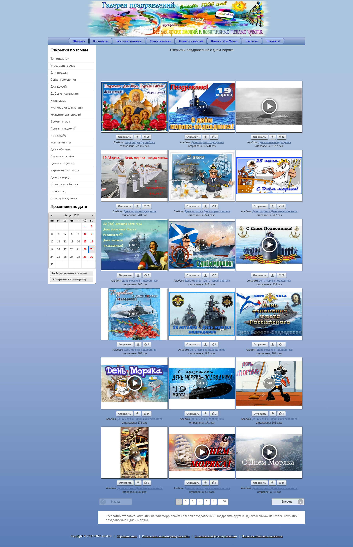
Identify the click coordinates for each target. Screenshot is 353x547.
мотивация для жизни (67, 107)
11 (58, 241)
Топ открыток (60, 59)
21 (78, 249)
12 (65, 241)
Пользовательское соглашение (262, 536)
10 (51, 241)
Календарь (58, 100)
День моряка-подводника (207, 142)
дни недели (59, 73)
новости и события (64, 184)
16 (91, 241)
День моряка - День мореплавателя (207, 211)
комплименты (61, 142)
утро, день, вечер (63, 66)
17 (51, 249)
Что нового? (273, 41)
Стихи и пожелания (160, 41)
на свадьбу (58, 135)
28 (78, 256)
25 (58, 256)
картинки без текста (65, 170)
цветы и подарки (63, 163)
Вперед (286, 501)
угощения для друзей (66, 114)
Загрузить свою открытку (69, 279)
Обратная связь (127, 536)
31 (51, 264)
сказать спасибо (62, 156)
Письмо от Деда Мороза (224, 41)
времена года (60, 121)
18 (58, 249)
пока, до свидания (64, 198)
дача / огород (60, 177)
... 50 (223, 501)
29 (84, 256)
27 (71, 256)
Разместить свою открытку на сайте (165, 536)
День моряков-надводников (140, 280)
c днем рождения (63, 80)
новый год (58, 191)
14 (78, 241)
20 (71, 249)
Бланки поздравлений (191, 41)
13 (71, 241)
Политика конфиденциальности (216, 536)
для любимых (60, 149)
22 (84, 249)
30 (91, 256)
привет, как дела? (63, 128)
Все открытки (100, 41)
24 (51, 256)
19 (65, 249)
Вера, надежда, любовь (140, 142)
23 (91, 249)
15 (84, 241)
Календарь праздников (129, 41)
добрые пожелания (65, 94)
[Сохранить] (137, 137)
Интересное (252, 41)
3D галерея (79, 41)
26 (65, 256)
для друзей (59, 87)
